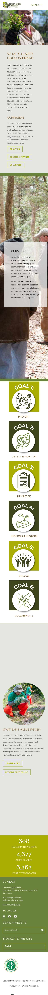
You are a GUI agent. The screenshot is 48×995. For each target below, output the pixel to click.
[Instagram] (4, 916)
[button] (37, 5)
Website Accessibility (30, 986)
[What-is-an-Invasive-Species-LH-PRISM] (24, 704)
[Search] (42, 930)
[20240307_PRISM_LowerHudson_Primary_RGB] (12, 5)
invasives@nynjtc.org (11, 905)
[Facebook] (9, 916)
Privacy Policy (14, 986)
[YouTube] (15, 916)
